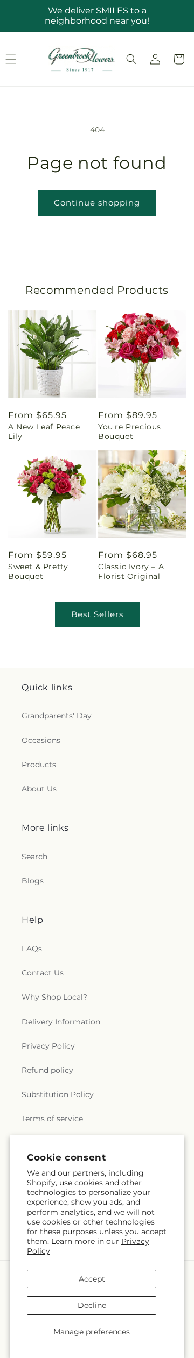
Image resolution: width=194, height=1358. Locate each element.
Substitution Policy (58, 1094)
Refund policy (47, 1070)
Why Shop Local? (54, 997)
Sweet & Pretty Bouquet (38, 571)
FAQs (32, 948)
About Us (39, 789)
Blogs (33, 881)
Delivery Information (61, 1022)
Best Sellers (97, 614)
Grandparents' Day (57, 715)
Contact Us (43, 973)
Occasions (41, 740)
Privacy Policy (48, 1046)
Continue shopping (97, 202)
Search (34, 856)
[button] (131, 59)
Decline (92, 1305)
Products (39, 764)
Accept (92, 1279)
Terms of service (52, 1118)
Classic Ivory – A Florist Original (131, 571)
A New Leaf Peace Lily (44, 431)
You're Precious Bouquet (129, 431)
